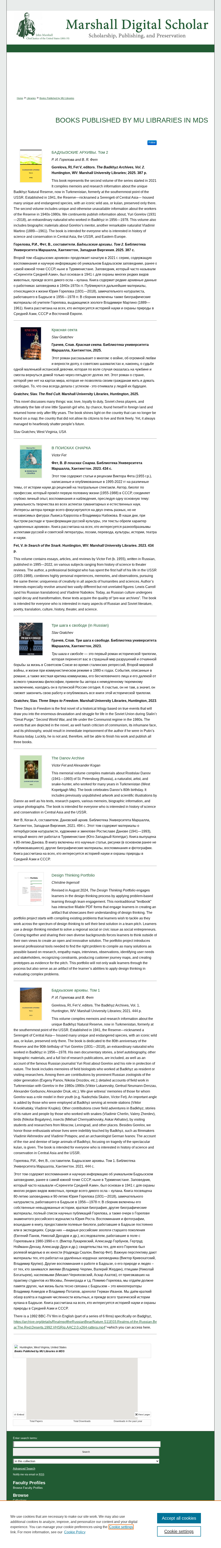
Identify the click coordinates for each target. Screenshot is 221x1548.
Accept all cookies (179, 1518)
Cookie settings (121, 1527)
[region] (110, 1524)
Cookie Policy (74, 1532)
